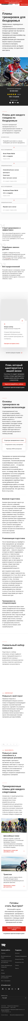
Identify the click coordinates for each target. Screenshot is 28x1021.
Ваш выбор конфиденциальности (17, 1015)
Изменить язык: (4, 995)
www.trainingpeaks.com (6, 1011)
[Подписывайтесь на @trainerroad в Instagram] (12, 989)
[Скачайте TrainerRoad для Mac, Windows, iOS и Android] (14, 103)
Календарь (8, 258)
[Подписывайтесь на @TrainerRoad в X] (5, 989)
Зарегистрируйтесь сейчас (14, 384)
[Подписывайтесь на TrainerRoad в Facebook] (2, 989)
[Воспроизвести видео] (22, 320)
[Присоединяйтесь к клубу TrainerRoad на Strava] (15, 989)
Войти (16, 4)
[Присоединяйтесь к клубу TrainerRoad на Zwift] (18, 989)
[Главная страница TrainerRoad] (7, 4)
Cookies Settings (4, 1015)
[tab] (14, 440)
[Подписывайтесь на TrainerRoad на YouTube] (9, 989)
